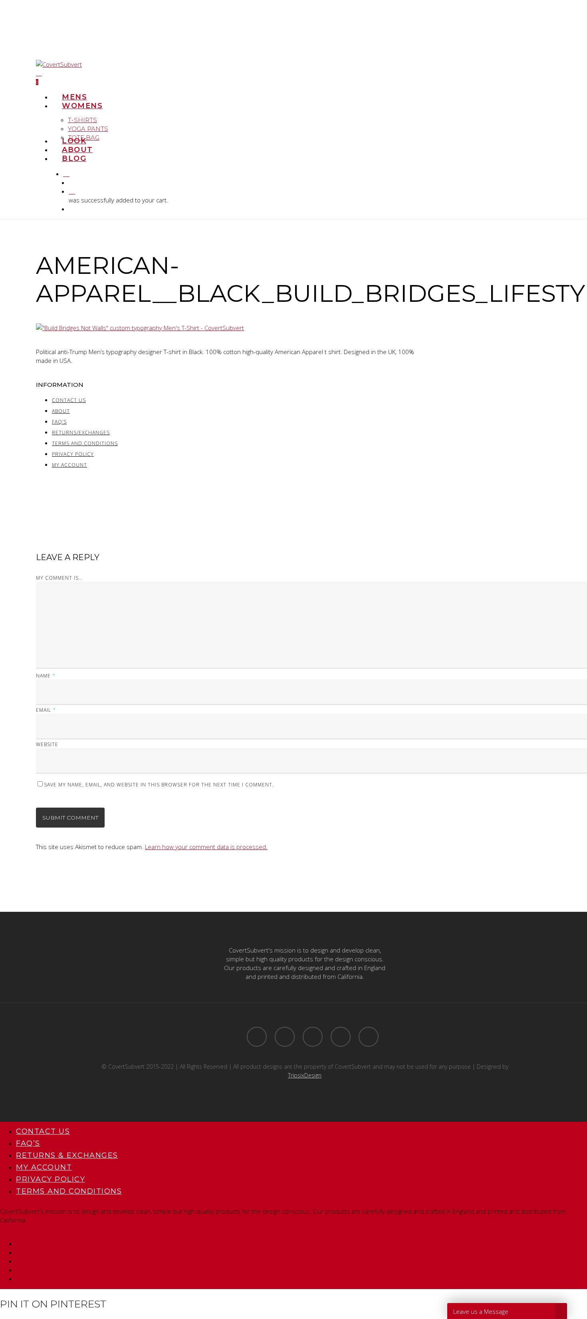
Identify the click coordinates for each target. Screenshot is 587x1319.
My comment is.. (59, 577)
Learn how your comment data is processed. (206, 847)
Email (46, 710)
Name (46, 675)
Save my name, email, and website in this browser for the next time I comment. (159, 784)
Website (47, 744)
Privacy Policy (73, 454)
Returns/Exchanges (81, 432)
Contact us (69, 400)
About (61, 411)
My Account (69, 465)
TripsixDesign (304, 1075)
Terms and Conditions (85, 443)
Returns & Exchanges (67, 1155)
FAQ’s (59, 422)
